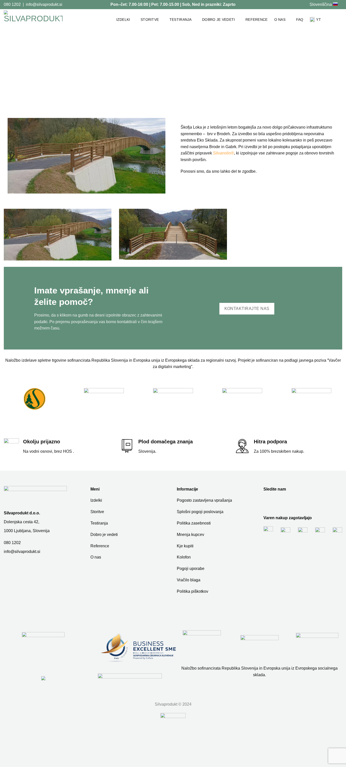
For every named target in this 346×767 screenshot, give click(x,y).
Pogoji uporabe (190, 568)
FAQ (299, 20)
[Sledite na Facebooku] (298, 4)
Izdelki (123, 20)
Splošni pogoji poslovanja (200, 512)
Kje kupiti (185, 546)
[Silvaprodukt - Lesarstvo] (33, 19)
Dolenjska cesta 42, (21, 522)
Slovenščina (321, 4)
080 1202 (12, 4)
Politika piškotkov (192, 591)
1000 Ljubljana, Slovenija (27, 531)
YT (318, 20)
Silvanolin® (223, 153)
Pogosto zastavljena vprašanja (204, 500)
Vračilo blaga (188, 580)
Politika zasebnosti (194, 523)
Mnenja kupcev (190, 534)
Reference (256, 20)
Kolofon (184, 557)
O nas (279, 20)
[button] (339, 19)
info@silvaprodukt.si (44, 4)
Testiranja (180, 20)
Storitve (150, 20)
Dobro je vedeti (218, 20)
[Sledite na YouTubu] (303, 4)
